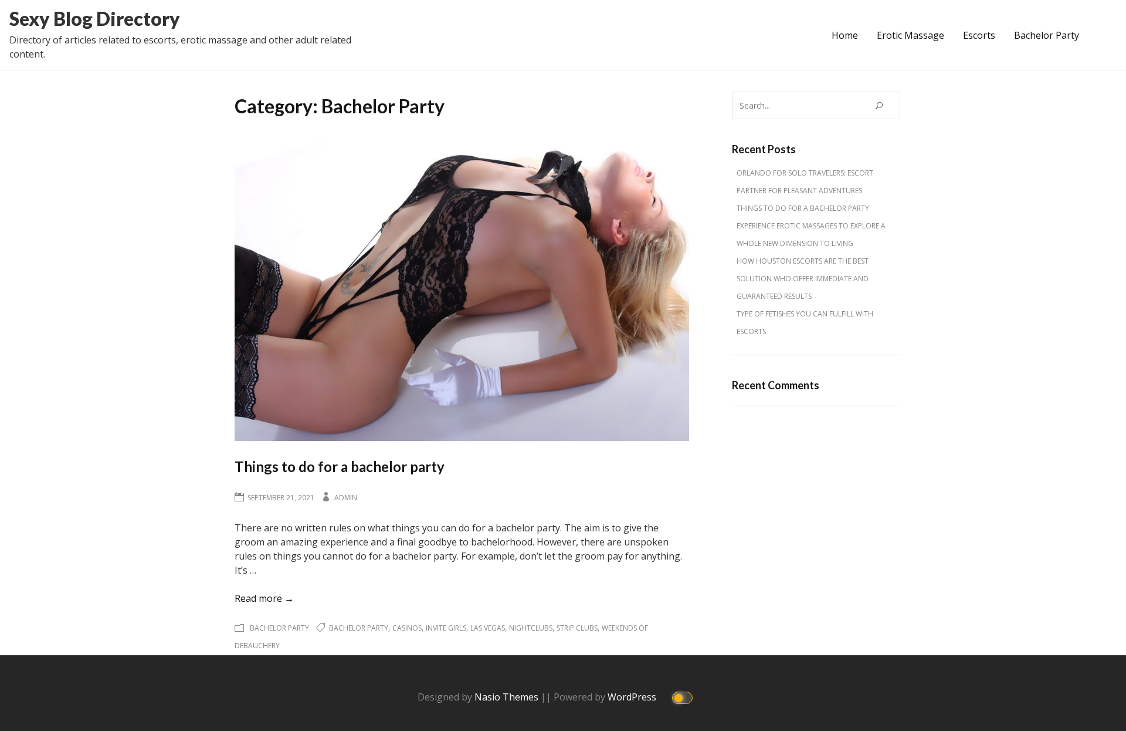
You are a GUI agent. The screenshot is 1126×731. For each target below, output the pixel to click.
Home (845, 35)
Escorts (979, 35)
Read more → (264, 598)
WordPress (633, 696)
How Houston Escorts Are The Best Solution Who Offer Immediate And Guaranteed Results (803, 278)
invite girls (446, 628)
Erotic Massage (910, 35)
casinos (407, 628)
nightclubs (530, 628)
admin (345, 498)
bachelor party (358, 628)
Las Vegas (487, 628)
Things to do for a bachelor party (340, 466)
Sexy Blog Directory (94, 18)
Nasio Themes (507, 696)
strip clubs (577, 628)
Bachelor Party (1046, 35)
